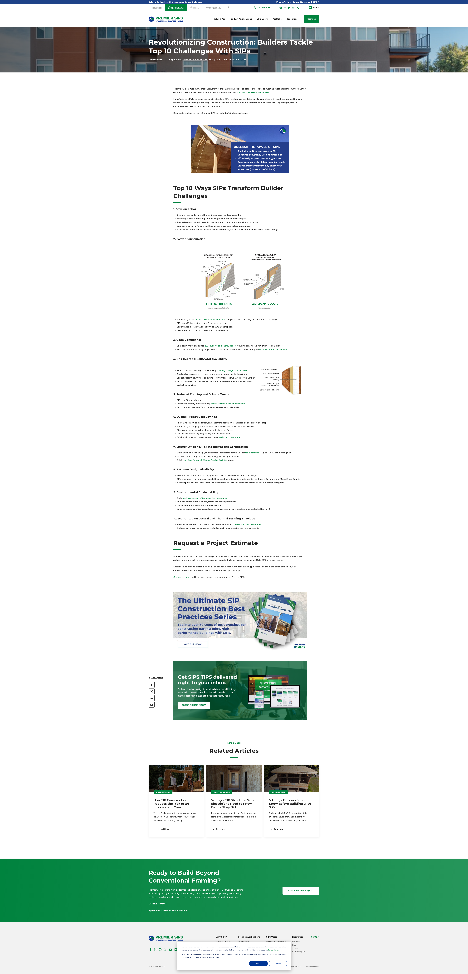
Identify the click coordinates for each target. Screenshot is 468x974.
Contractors (155, 59)
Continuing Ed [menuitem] (298, 952)
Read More (164, 829)
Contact (311, 19)
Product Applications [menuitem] (241, 19)
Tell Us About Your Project (299, 890)
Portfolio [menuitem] (277, 19)
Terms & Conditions (312, 966)
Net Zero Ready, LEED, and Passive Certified (205, 460)
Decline (278, 963)
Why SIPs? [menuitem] (219, 19)
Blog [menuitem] (294, 945)
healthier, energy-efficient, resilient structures (204, 498)
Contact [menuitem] (315, 937)
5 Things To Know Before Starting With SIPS (297, 2)
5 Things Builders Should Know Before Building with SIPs (290, 803)
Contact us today (181, 577)
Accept (258, 963)
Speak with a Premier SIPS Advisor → (168, 910)
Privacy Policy (273, 950)
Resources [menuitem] (292, 19)
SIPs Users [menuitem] (262, 19)
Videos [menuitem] (295, 948)
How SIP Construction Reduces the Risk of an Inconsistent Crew (171, 803)
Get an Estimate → (158, 904)
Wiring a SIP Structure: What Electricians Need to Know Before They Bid (233, 803)
